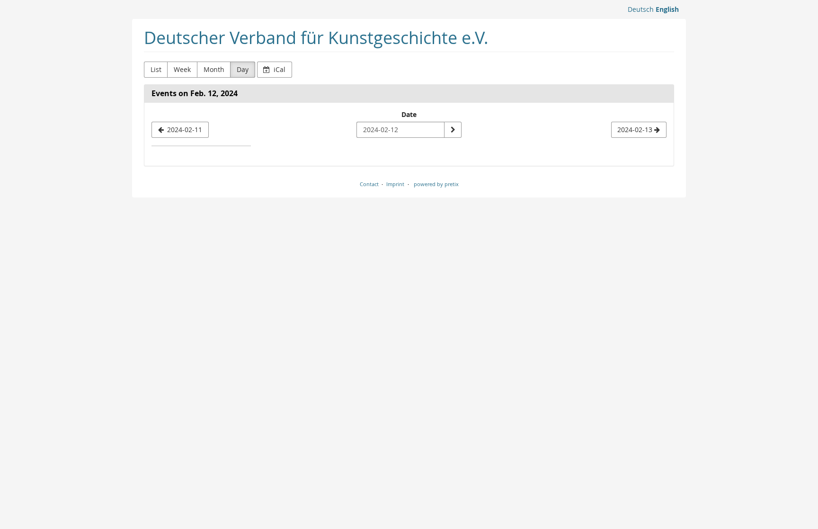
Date (409, 114)
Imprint (395, 184)
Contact (369, 184)
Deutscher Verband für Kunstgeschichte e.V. (316, 37)
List (156, 69)
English (667, 9)
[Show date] (452, 130)
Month (214, 69)
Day (243, 69)
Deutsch (641, 9)
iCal (278, 69)
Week (182, 69)
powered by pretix (436, 184)
